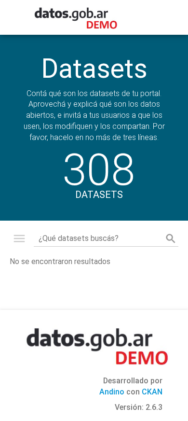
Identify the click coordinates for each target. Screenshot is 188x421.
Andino (111, 391)
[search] (170, 238)
